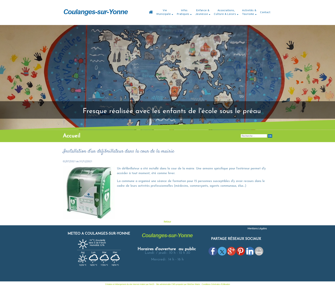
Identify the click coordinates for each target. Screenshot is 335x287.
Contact (265, 12)
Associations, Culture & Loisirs (225, 12)
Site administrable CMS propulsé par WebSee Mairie (178, 284)
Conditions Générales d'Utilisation (216, 284)
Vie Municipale (164, 12)
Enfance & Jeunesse (202, 12)
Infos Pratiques (183, 12)
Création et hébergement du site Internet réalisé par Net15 (129, 284)
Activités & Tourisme (249, 12)
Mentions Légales (257, 228)
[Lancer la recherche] (270, 136)
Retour (167, 221)
